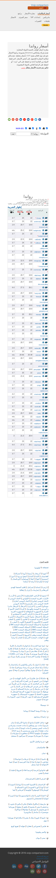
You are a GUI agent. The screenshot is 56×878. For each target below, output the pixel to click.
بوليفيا (44, 656)
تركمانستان (14, 665)
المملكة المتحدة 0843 (40, 627)
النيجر (14, 635)
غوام (38, 762)
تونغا (16, 670)
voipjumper (37, 463)
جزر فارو (16, 684)
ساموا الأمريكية (22, 723)
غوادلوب (45, 762)
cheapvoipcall (43, 266)
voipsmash (37, 476)
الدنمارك (37, 614)
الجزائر (45, 612)
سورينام (38, 736)
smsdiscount (43, 400)
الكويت (21, 622)
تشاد (13, 667)
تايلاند (43, 665)
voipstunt (38, 480)
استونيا (44, 596)
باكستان (19, 646)
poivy (39, 373)
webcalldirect (43, 495)
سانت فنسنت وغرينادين (17, 725)
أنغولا (38, 579)
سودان (45, 736)
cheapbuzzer (43, 257)
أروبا (24, 574)
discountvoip (43, 290)
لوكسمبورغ (24, 796)
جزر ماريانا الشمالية (25, 689)
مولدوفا (25, 809)
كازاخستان (41, 785)
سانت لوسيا (25, 728)
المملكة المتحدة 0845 (40, 630)
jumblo (39, 327)
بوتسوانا (15, 651)
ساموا (31, 723)
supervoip (37, 410)
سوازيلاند (15, 733)
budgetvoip (37, 230)
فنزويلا (19, 770)
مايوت (12, 804)
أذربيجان (37, 574)
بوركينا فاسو (43, 654)
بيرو (14, 656)
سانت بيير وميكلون (35, 725)
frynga (39, 305)
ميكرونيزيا (27, 812)
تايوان (37, 665)
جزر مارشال (38, 689)
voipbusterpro (43, 432)
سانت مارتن (14, 728)
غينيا (15, 762)
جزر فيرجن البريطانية (33, 686)
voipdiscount (43, 456)
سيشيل (14, 736)
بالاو (12, 646)
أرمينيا (30, 574)
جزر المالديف (37, 684)
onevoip (38, 355)
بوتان (22, 651)
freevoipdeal (44, 302)
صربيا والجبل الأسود (37, 742)
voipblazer (37, 423)
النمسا (20, 635)
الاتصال (13, 17)
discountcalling (43, 284)
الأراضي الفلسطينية (32, 596)
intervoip (38, 323)
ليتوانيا (46, 798)
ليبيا (17, 796)
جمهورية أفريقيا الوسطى (21, 692)
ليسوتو (29, 798)
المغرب (14, 622)
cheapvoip (37, 261)
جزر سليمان (26, 684)
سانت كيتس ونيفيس (39, 728)
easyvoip (37, 293)
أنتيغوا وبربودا (22, 576)
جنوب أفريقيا (27, 697)
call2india (38, 239)
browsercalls (43, 227)
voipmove (37, 466)
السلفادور (16, 614)
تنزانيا (40, 670)
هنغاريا (29, 826)
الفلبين (17, 619)
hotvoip (38, 314)
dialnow (38, 279)
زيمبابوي (37, 717)
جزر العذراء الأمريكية (24, 681)
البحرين (38, 606)
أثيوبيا (44, 574)
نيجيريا (26, 818)
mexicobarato (43, 345)
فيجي (40, 773)
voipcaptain (44, 438)
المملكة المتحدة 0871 (40, 632)
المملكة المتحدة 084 (18, 625)
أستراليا (18, 574)
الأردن (12, 596)
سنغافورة (24, 733)
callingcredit (44, 248)
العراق (46, 619)
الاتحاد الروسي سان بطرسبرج (37, 604)
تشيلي (46, 670)
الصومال (19, 617)
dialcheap (38, 275)
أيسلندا (25, 582)
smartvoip (37, 394)
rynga (39, 385)
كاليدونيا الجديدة (30, 785)
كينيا (14, 790)
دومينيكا (43, 705)
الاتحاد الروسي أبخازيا (22, 601)
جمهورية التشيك (42, 694)
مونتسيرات (44, 812)
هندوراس (36, 826)
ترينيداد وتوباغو (22, 667)
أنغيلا (32, 579)
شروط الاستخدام (42, 856)
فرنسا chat (27, 770)
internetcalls (44, 320)
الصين (12, 617)
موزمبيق (33, 809)
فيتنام (46, 773)
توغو (34, 670)
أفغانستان (44, 576)
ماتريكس (46, 17)
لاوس (38, 796)
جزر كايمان (19, 686)
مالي (24, 804)
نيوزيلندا (11, 818)
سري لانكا (17, 731)
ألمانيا (31, 576)
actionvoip (37, 221)
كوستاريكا (44, 790)
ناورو (37, 818)
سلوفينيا (45, 733)
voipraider (37, 473)
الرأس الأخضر (27, 614)
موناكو (18, 809)
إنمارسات (35, 590)
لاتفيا (44, 796)
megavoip (37, 339)
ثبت (13, 134)
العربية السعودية (35, 619)
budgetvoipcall (42, 236)
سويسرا (30, 736)
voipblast (37, 420)
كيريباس (21, 790)
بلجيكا (16, 649)
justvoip (38, 330)
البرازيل (31, 606)
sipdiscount (44, 391)
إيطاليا (22, 590)
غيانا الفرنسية (24, 762)
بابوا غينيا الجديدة (38, 646)
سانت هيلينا (44, 731)
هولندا (22, 826)
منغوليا (19, 807)
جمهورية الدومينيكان (26, 694)
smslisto (38, 403)
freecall (38, 296)
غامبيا (44, 759)
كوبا (42, 787)
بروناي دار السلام (27, 649)
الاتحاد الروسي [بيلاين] (40, 601)
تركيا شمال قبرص (36, 667)
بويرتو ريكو (21, 656)
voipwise (38, 483)
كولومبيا (28, 790)
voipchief (38, 450)
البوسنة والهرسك (33, 609)
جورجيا (45, 699)
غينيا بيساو (35, 765)
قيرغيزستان (29, 779)
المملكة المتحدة (34, 625)
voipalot (38, 417)
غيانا (33, 762)
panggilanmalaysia (42, 360)
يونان (38, 838)
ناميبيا (43, 818)
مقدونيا (32, 807)
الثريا (23, 609)
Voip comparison (39, 5)
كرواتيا (19, 785)
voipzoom (37, 490)
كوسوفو (36, 790)
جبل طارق (35, 678)
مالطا (30, 804)
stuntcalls (38, 406)
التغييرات (38, 21)
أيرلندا (32, 582)
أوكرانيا (39, 582)
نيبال (32, 818)
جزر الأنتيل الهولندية (21, 678)
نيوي (45, 821)
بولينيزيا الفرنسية (34, 656)
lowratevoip (44, 336)
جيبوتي (38, 699)
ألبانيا (37, 576)
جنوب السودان (14, 697)
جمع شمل (36, 692)
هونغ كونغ (14, 826)
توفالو (28, 670)
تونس (22, 670)
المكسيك (45, 625)
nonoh (39, 351)
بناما (41, 651)
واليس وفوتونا (41, 832)
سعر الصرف (23, 17)
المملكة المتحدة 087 (22, 630)
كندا (47, 787)
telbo (39, 413)
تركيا (46, 667)
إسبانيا (37, 587)
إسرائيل (31, 587)
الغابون (25, 619)
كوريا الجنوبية (34, 787)
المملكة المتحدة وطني (40, 635)
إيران (28, 590)
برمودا (37, 649)
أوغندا (46, 582)
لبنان (32, 796)
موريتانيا (12, 807)
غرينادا (32, 759)
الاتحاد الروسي (15, 599)
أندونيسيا (45, 579)
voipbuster (37, 427)
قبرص (43, 779)
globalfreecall (43, 311)
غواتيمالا (18, 759)
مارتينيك (43, 804)
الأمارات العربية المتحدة (39, 599)
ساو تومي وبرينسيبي (30, 731)
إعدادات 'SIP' (35, 17)
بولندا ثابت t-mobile (16, 654)
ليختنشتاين (38, 798)
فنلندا (13, 770)
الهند (46, 638)
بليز (45, 651)
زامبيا (44, 717)
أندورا (13, 576)
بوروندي (34, 654)
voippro (38, 469)
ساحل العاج (40, 723)
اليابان (20, 638)
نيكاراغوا (19, 818)
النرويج (27, 635)
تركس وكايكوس (27, 665)
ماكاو (36, 804)
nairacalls (38, 348)
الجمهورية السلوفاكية (33, 612)
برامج (20, 13)
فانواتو (42, 770)
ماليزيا (18, 804)
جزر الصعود (37, 681)
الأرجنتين (20, 596)
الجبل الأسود (14, 609)
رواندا (44, 711)
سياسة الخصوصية (42, 858)
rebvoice (38, 382)
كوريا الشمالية (21, 787)
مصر (38, 807)
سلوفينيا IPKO (35, 733)
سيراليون (21, 736)
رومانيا (26, 711)
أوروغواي (25, 579)
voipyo (38, 486)
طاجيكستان (41, 747)
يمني (43, 838)
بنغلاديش (34, 651)
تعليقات (47, 21)
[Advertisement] (28, 93)
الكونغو (29, 622)
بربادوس (45, 649)
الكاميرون (37, 622)
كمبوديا (12, 785)
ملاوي (25, 807)
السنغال (45, 617)
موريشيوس (42, 809)
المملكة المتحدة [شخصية (21, 632)
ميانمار (35, 812)
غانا (38, 759)
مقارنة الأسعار (30, 13)
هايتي (44, 826)
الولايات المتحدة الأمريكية (33, 638)
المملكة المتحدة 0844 (22, 627)
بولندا (27, 654)
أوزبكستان (16, 579)
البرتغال (23, 606)
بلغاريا (10, 649)
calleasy (37, 243)
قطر (37, 779)
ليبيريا (12, 796)
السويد (26, 617)
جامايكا (43, 678)
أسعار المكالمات (44, 13)
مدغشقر (45, 807)
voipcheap (37, 441)
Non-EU (22, 128)
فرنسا (36, 770)
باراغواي (27, 646)
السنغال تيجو (36, 617)
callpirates (37, 252)
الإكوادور (26, 599)
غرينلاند (26, 759)
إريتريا (44, 587)
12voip (38, 218)
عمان (44, 753)
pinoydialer (37, 369)
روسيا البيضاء (35, 711)
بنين (27, 651)
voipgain (37, 459)
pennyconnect (43, 366)
